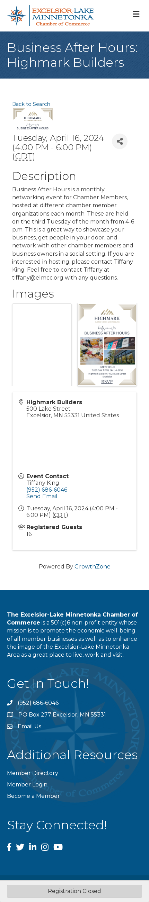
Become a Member (33, 796)
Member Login (27, 784)
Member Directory (32, 773)
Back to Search (31, 104)
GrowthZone (92, 566)
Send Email (42, 496)
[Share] (120, 141)
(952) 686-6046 (46, 489)
